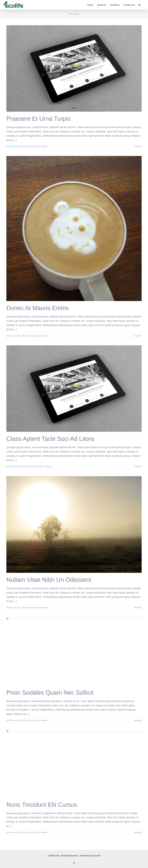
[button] (139, 5)
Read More (138, 146)
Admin (11, 146)
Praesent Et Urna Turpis (38, 118)
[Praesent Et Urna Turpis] (74, 68)
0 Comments (43, 146)
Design (35, 146)
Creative (29, 146)
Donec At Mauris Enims (37, 308)
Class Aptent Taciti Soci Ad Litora (50, 438)
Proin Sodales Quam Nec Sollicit (49, 692)
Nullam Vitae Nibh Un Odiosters (48, 579)
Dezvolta (96, 856)
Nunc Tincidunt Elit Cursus (41, 804)
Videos (40, 466)
